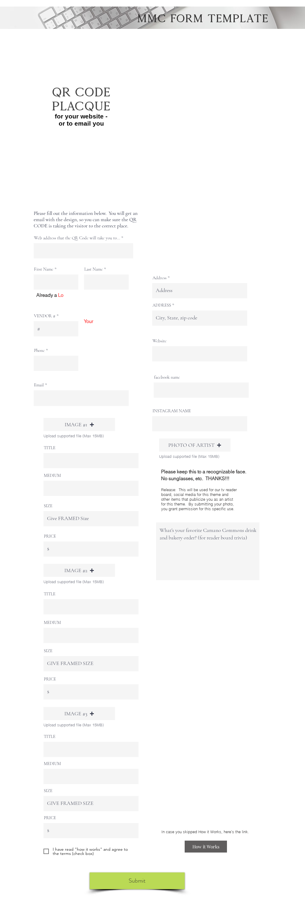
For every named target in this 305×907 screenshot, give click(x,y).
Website (159, 341)
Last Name (93, 269)
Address (159, 278)
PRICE (50, 536)
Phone (39, 350)
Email (39, 385)
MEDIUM (52, 475)
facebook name (167, 377)
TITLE (49, 448)
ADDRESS (161, 305)
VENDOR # (45, 316)
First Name (43, 269)
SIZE (48, 506)
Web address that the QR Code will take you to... (77, 238)
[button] (79, 424)
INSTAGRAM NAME (171, 411)
